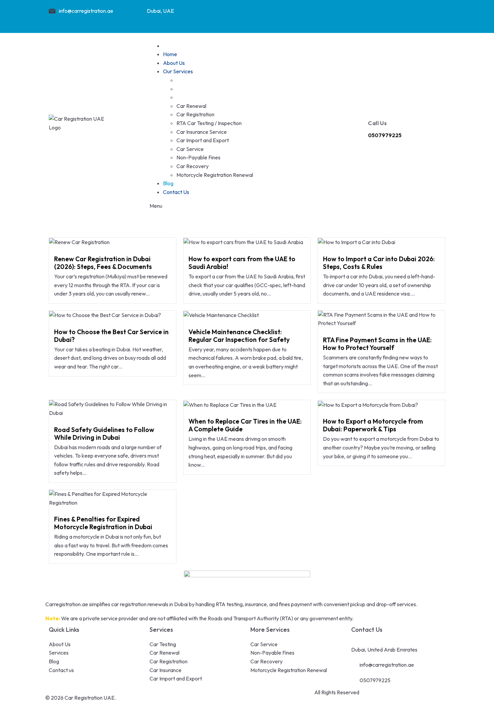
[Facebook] (358, 15)
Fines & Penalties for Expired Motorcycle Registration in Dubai (103, 523)
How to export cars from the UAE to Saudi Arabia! (242, 263)
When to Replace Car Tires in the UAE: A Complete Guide (245, 425)
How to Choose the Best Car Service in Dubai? (111, 336)
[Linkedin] (436, 15)
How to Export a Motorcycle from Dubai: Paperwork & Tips (373, 425)
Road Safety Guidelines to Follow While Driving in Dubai (104, 433)
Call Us (377, 122)
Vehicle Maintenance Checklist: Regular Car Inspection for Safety (239, 336)
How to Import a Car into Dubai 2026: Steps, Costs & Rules (379, 263)
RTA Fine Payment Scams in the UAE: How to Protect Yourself (377, 344)
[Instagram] (384, 15)
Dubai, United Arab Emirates (384, 649)
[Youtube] (410, 15)
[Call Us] (373, 107)
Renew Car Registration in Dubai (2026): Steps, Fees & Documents (103, 263)
